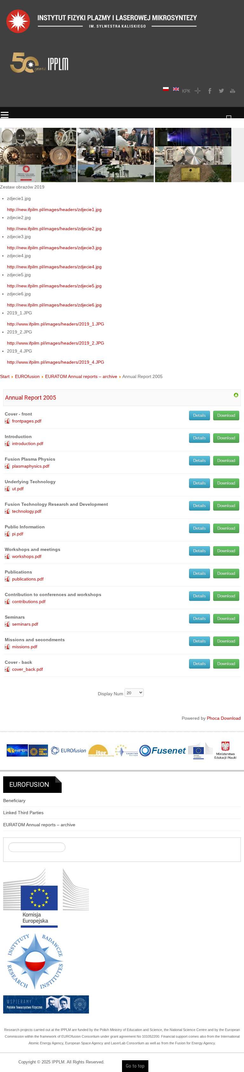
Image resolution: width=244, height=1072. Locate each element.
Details (199, 415)
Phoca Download (224, 718)
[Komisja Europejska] (46, 897)
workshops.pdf (26, 556)
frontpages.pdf (26, 420)
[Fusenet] (162, 751)
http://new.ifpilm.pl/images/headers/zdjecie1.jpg (54, 209)
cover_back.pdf (27, 669)
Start (5, 376)
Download (226, 415)
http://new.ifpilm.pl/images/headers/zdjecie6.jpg (54, 304)
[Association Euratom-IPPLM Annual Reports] (236, 394)
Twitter (220, 91)
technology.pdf (26, 511)
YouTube (232, 91)
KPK (186, 91)
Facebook (209, 91)
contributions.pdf (28, 601)
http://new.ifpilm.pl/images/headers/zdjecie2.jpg (54, 228)
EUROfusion (27, 376)
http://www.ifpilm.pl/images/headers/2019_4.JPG (55, 362)
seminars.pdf (25, 624)
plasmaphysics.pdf (30, 466)
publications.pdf (28, 578)
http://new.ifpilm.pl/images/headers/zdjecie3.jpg (54, 247)
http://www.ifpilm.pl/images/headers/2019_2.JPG (55, 343)
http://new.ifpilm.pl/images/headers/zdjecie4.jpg (54, 266)
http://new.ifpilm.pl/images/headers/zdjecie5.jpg (54, 285)
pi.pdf (17, 533)
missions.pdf (24, 646)
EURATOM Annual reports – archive (81, 376)
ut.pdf (18, 488)
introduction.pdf (27, 443)
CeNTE (197, 91)
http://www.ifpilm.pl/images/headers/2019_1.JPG (55, 323)
